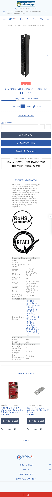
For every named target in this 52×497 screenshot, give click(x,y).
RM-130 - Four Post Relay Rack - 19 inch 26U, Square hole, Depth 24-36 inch (32, 329)
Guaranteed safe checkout (26, 159)
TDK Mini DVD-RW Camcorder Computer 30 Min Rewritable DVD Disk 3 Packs (12, 411)
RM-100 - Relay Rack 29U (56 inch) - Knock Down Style (33, 305)
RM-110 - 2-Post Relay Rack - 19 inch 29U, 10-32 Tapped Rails (33, 316)
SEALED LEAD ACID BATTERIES (36, 406)
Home (10, 25)
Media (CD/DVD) (9, 405)
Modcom (13, 19)
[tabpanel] (13, 409)
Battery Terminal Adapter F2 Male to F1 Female (38, 410)
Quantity (6, 123)
